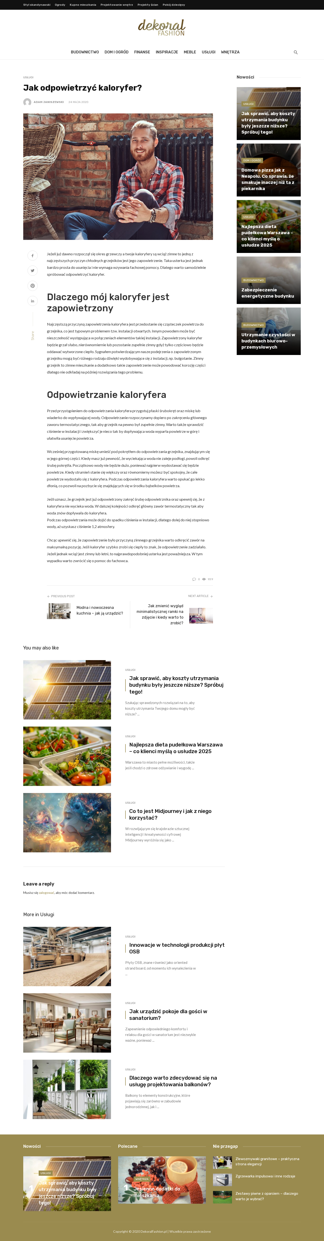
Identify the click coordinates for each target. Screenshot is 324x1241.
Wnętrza (230, 52)
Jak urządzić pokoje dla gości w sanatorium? (168, 1015)
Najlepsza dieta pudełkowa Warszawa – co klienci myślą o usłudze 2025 (176, 748)
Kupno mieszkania (83, 4)
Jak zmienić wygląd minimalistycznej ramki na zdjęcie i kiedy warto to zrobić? (160, 614)
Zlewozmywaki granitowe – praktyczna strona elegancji (267, 1161)
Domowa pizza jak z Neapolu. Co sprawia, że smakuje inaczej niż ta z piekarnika (267, 179)
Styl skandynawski (36, 4)
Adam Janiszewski (49, 102)
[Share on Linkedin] (33, 301)
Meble (190, 52)
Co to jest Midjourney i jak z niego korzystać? (170, 814)
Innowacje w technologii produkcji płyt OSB (177, 948)
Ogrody (60, 4)
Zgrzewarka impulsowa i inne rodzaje (265, 1176)
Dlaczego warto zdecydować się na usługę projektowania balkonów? (173, 1081)
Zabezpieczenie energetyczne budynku (267, 293)
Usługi (208, 52)
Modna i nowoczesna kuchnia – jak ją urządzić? (100, 610)
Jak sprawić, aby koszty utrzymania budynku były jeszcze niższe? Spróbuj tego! (176, 685)
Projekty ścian (148, 4)
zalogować (46, 893)
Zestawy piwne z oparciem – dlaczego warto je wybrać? (267, 1196)
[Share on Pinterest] (33, 286)
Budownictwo (85, 52)
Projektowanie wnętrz (117, 4)
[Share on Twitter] (33, 271)
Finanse (142, 52)
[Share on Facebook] (33, 256)
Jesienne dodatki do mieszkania (157, 1192)
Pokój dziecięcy (174, 4)
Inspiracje (167, 52)
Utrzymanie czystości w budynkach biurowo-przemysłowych (268, 341)
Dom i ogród (117, 52)
